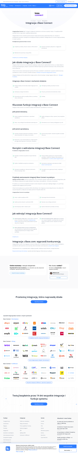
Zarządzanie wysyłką (7, 437)
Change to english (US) (61, 1)
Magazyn (5, 425)
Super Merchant (44, 437)
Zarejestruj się (15, 236)
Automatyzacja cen (7, 439)
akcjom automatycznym (47, 164)
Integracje (25, 5)
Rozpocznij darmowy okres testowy (19, 251)
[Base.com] (4, 5)
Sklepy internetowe (24, 423)
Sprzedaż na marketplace (8, 432)
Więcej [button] (33, 5)
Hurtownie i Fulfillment (24, 435)
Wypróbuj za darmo (69, 5)
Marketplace (15, 319)
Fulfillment (15, 363)
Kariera (42, 432)
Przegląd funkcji (6, 421)
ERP (20, 430)
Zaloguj (60, 5)
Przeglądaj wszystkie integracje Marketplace (39, 337)
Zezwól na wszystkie (67, 446)
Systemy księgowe (23, 428)
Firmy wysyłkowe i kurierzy (25, 425)
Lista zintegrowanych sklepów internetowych (39, 360)
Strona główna (33, 20)
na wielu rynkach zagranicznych (56, 158)
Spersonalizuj (67, 450)
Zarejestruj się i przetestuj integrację (19, 57)
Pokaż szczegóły (19, 451)
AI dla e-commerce (7, 442)
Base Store (43, 435)
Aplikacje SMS (22, 432)
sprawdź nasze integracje (53, 245)
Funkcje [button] (11, 5)
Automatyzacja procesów (8, 435)
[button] (52, 5)
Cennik (30, 5)
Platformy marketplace (24, 421)
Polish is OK (71, 1)
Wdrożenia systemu (45, 430)
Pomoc (42, 423)
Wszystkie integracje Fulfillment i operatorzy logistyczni (39, 382)
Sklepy (13, 341)
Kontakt (42, 421)
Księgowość (5, 430)
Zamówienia (5, 423)
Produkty (5, 428)
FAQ (42, 425)
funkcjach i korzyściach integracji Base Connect (46, 72)
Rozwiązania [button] (18, 5)
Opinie (42, 428)
